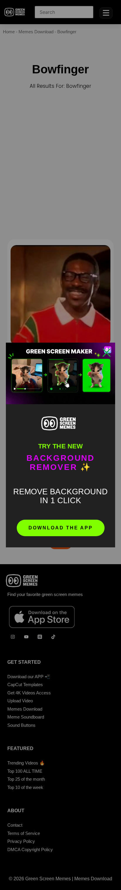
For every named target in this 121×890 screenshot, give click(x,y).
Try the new (60, 446)
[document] (60, 445)
